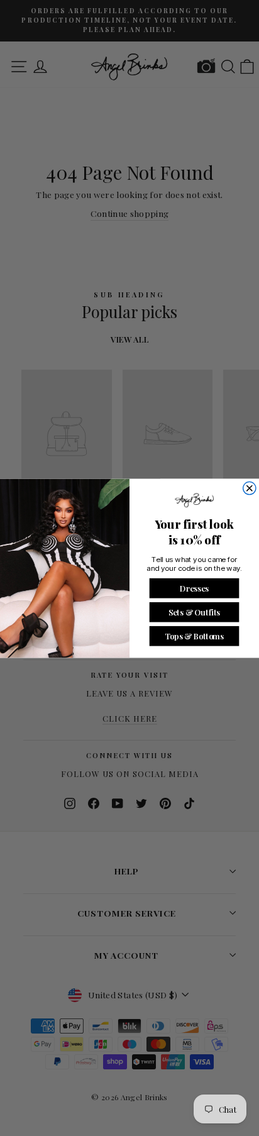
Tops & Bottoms (194, 635)
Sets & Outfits (194, 611)
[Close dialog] (249, 488)
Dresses (194, 587)
